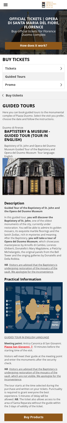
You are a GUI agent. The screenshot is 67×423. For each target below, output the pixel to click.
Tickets (10, 68)
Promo (10, 85)
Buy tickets (14, 95)
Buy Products (33, 417)
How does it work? (33, 45)
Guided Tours (15, 77)
